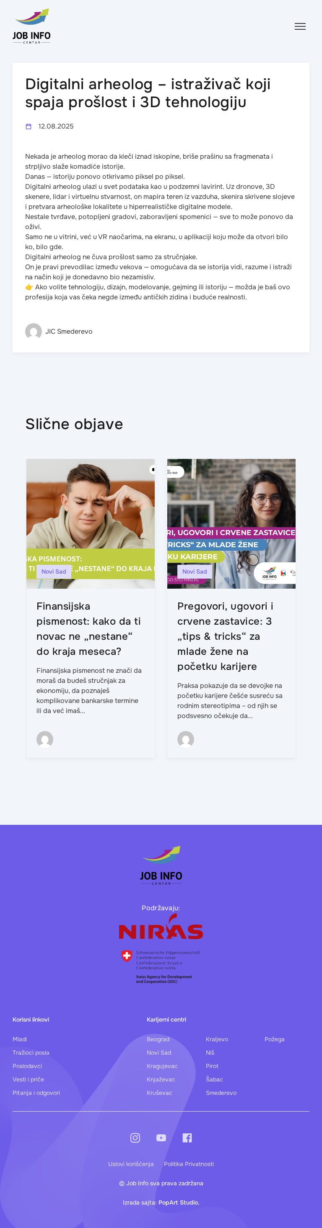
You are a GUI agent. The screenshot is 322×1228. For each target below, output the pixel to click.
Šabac (214, 1079)
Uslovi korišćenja (131, 1164)
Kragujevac (162, 1066)
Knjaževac (161, 1079)
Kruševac (159, 1093)
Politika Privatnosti (189, 1164)
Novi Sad (159, 1052)
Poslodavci (27, 1066)
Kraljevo (217, 1039)
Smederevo (221, 1093)
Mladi (20, 1039)
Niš (210, 1052)
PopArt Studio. (179, 1202)
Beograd (158, 1039)
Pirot (212, 1066)
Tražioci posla (31, 1052)
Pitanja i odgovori (36, 1093)
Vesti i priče (28, 1079)
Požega (275, 1039)
